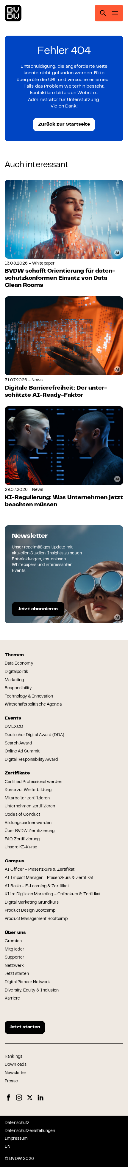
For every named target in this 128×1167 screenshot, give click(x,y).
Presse (11, 1081)
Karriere (12, 998)
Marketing (14, 680)
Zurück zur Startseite (64, 124)
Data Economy (19, 663)
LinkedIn (40, 1097)
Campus (14, 861)
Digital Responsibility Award (31, 760)
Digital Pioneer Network (27, 982)
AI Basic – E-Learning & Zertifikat (37, 886)
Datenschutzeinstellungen (30, 1131)
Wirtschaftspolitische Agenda (33, 704)
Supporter (14, 957)
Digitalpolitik (16, 672)
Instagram (19, 1097)
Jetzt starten (17, 974)
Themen (14, 655)
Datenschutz (17, 1123)
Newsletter (15, 1073)
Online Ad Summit (22, 751)
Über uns (15, 933)
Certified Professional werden (33, 782)
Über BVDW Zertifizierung (29, 831)
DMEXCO (14, 727)
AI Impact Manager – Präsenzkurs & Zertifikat (49, 878)
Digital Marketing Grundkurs (32, 902)
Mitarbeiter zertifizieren (27, 798)
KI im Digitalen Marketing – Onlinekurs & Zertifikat (53, 894)
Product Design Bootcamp (30, 911)
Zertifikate (17, 773)
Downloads (15, 1065)
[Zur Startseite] (13, 13)
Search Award (18, 743)
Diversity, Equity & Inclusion (32, 990)
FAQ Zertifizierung (22, 839)
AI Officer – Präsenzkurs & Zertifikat (39, 870)
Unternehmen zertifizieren (30, 806)
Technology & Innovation (29, 696)
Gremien (13, 941)
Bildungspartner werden (28, 823)
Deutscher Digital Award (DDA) (34, 735)
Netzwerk (14, 966)
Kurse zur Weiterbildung (28, 790)
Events (13, 718)
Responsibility (18, 688)
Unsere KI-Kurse (21, 847)
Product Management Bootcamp (36, 919)
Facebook (8, 1097)
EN (7, 1147)
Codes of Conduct (22, 815)
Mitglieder (14, 949)
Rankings (13, 1057)
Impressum (16, 1139)
